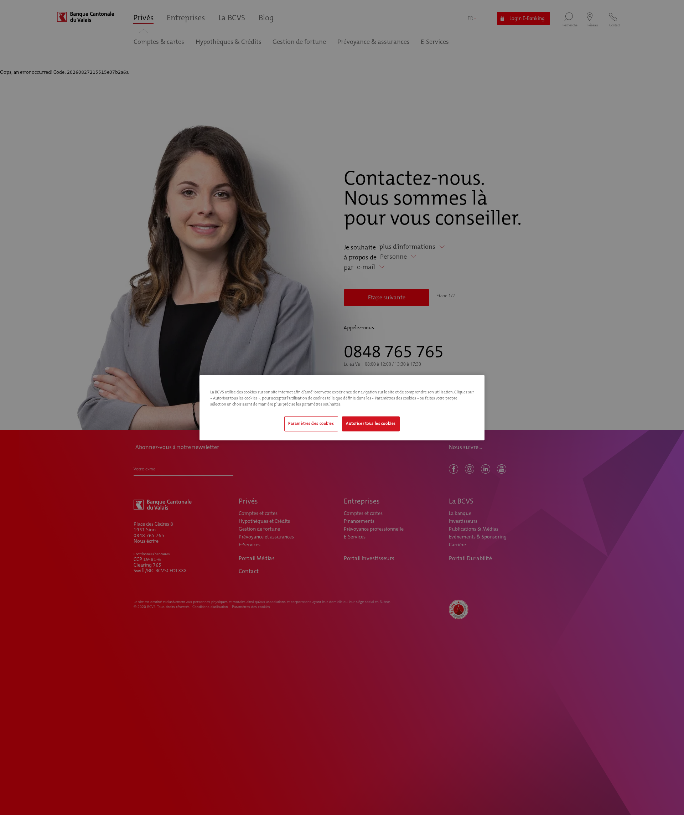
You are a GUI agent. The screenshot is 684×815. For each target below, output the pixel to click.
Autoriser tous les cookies (371, 423)
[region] (342, 407)
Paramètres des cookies (311, 423)
